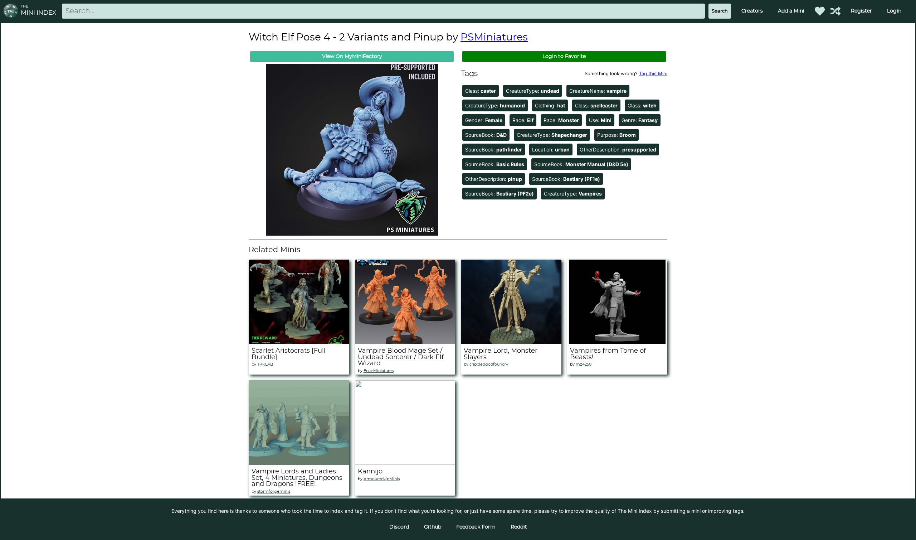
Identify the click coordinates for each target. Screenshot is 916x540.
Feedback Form (476, 527)
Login (894, 11)
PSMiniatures (494, 38)
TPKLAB (265, 364)
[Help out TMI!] (835, 11)
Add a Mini (791, 11)
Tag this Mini (653, 73)
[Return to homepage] (12, 11)
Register (861, 11)
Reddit (519, 527)
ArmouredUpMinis (382, 479)
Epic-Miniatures (379, 371)
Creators (752, 11)
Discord (399, 527)
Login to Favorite (564, 56)
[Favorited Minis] (820, 11)
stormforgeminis (273, 491)
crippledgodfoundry (488, 364)
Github (432, 527)
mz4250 (583, 364)
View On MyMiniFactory (352, 56)
